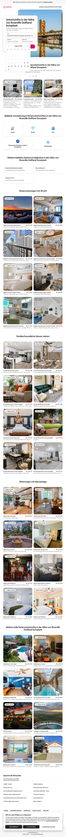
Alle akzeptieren (13, 827)
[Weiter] (36, 76)
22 (24, 63)
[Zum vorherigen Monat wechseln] (8, 46)
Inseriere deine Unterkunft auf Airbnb (50, 7)
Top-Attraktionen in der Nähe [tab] (11, 779)
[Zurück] (30, 76)
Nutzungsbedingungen (37, 834)
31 (8, 69)
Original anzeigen (48, 2)
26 (15, 66)
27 (18, 66)
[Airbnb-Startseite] (7, 6)
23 (27, 63)
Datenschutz (26, 834)
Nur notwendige (31, 827)
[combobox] (20, 36)
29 (24, 66)
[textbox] (13, 41)
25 (12, 66)
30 (28, 66)
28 (21, 66)
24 (8, 66)
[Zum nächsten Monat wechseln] (27, 46)
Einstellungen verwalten (48, 827)
